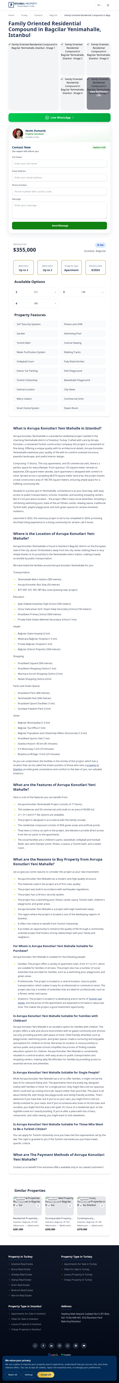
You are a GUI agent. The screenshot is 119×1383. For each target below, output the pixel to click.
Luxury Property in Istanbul (26, 1324)
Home (11, 15)
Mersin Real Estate (21, 1295)
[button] (17, 1206)
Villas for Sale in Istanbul (24, 1319)
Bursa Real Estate (20, 1269)
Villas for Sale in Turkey (76, 1269)
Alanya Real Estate (21, 1279)
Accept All (46, 1374)
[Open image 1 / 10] (33, 76)
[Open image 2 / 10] (72, 59)
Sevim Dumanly (35, 130)
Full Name (17, 157)
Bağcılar (53, 15)
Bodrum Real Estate (22, 1290)
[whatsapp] (68, 1346)
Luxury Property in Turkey (78, 1274)
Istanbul (38, 15)
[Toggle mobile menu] (108, 5)
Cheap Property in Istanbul (26, 1329)
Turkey (24, 15)
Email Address (19, 171)
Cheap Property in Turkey (78, 1279)
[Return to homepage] (23, 5)
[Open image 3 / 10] (99, 59)
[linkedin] (51, 1346)
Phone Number (19, 185)
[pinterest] (76, 1346)
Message (16, 199)
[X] (35, 1346)
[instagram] (59, 1346)
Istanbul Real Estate (22, 1264)
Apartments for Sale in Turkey (80, 1264)
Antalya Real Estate (21, 1274)
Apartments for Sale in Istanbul (28, 1313)
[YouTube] (84, 1346)
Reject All (12, 1374)
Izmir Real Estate (20, 1285)
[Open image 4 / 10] (72, 93)
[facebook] (43, 1346)
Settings (29, 1374)
